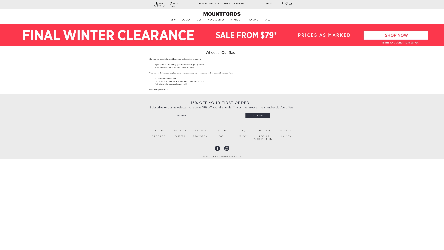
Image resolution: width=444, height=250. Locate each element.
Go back (158, 78)
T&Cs (222, 136)
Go (282, 3)
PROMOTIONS (201, 136)
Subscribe (258, 115)
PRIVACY (243, 136)
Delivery (200, 131)
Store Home (153, 90)
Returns (222, 131)
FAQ (243, 131)
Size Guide (158, 136)
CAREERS (180, 136)
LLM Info (285, 136)
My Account (163, 90)
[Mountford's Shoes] (222, 14)
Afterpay (285, 131)
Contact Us (180, 131)
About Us (158, 131)
